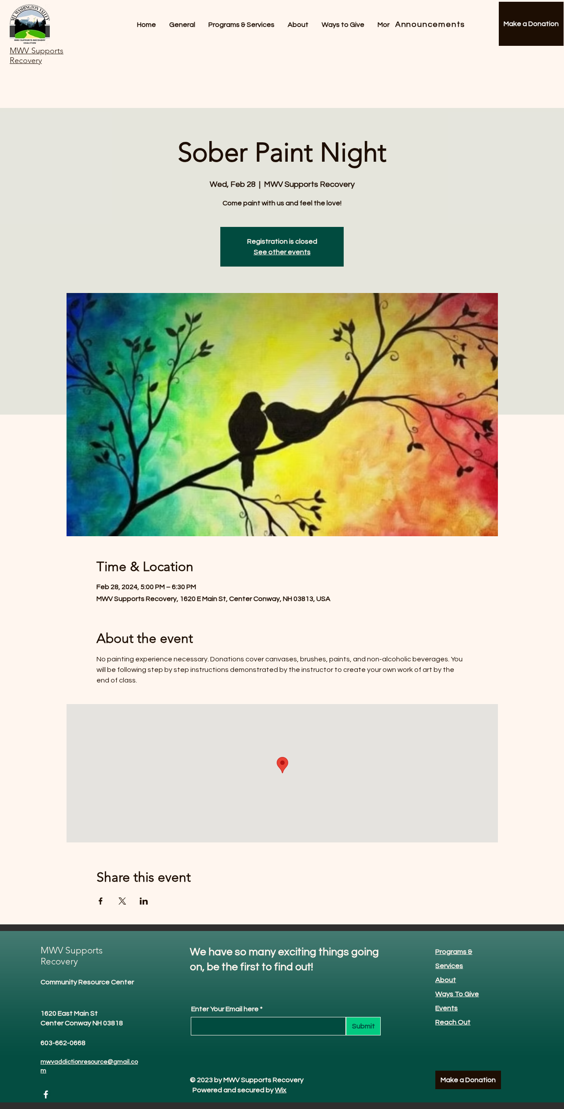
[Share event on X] (122, 901)
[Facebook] (46, 1094)
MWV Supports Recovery (72, 956)
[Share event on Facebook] (100, 901)
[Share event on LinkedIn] (144, 901)
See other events (282, 252)
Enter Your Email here (225, 1009)
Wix (280, 1090)
